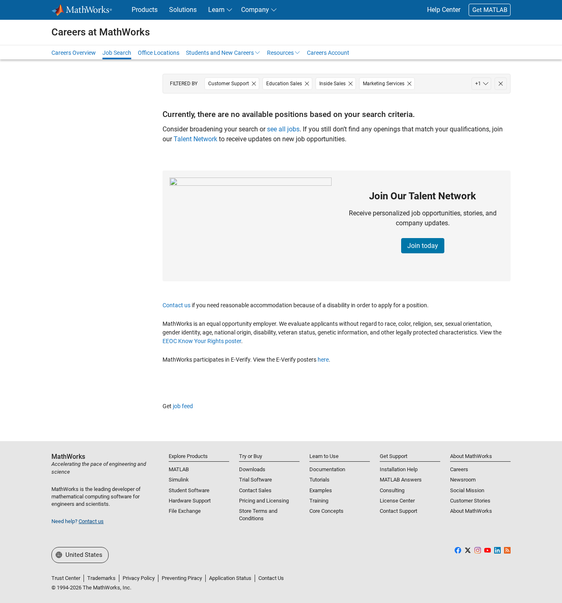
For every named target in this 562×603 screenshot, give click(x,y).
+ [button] (478, 83)
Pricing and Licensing (264, 501)
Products (145, 10)
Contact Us (271, 578)
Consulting (392, 490)
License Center (397, 501)
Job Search (116, 52)
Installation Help (399, 469)
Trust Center (65, 578)
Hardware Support (190, 501)
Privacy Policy (139, 578)
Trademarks (101, 578)
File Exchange (185, 511)
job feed (183, 406)
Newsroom (463, 480)
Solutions (183, 10)
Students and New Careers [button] (220, 52)
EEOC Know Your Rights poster (202, 341)
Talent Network (195, 139)
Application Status (230, 578)
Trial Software (255, 480)
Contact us (176, 305)
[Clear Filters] (501, 83)
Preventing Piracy (182, 578)
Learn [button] (216, 10)
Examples (320, 490)
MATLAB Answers (401, 480)
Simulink (179, 480)
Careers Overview (73, 52)
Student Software (189, 490)
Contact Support (398, 511)
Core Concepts (326, 511)
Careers (459, 469)
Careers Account (328, 52)
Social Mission (467, 490)
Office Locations (158, 52)
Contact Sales (255, 490)
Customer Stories (470, 501)
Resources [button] (280, 52)
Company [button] (255, 10)
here (323, 359)
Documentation (327, 469)
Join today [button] (422, 246)
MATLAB (179, 469)
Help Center (443, 10)
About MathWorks (471, 511)
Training (318, 501)
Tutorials (319, 480)
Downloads (252, 469)
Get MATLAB (489, 10)
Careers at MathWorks (100, 32)
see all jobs (283, 129)
